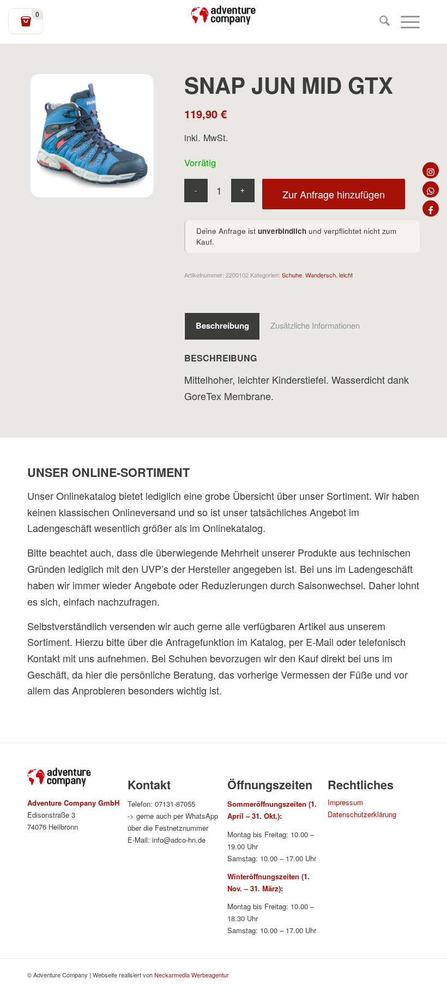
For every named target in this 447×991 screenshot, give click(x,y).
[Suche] (379, 22)
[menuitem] (379, 22)
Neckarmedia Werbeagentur (191, 974)
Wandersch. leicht (329, 274)
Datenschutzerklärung (362, 814)
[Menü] (405, 22)
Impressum (345, 802)
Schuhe (292, 274)
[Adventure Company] (223, 15)
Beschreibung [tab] (222, 325)
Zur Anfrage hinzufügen (333, 194)
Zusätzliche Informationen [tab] (315, 325)
